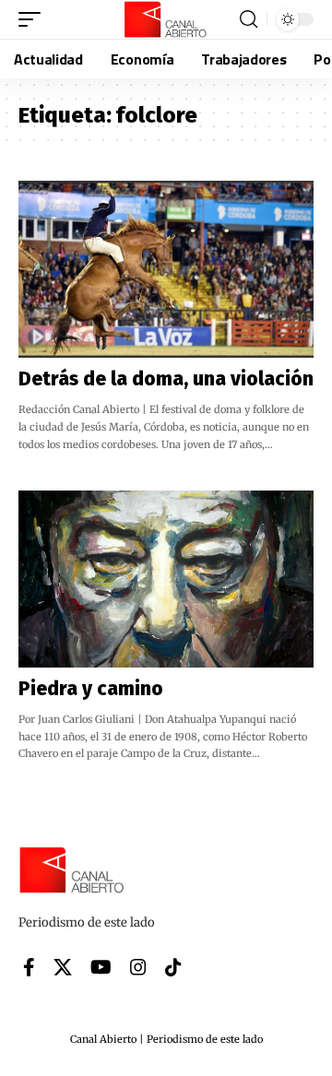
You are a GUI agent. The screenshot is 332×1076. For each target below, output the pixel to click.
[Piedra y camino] (166, 579)
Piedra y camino (90, 689)
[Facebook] (29, 967)
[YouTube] (101, 967)
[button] (34, 19)
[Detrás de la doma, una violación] (166, 269)
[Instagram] (138, 967)
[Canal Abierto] (166, 19)
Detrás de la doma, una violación (166, 379)
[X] (63, 967)
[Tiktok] (173, 967)
